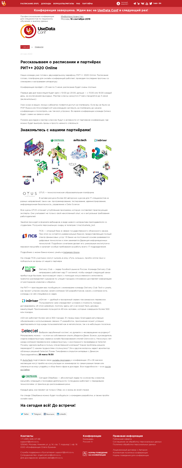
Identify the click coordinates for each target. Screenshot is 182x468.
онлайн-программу (61, 360)
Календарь (88, 439)
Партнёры (87, 3)
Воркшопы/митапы (63, 3)
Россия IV (88, 442)
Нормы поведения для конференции (131, 455)
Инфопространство (72, 17)
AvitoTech (28, 360)
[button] (24, 414)
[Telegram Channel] (138, 3)
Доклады (46, 3)
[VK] (143, 3)
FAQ (78, 3)
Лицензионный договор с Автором (130, 450)
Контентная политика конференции (130, 453)
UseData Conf (107, 10)
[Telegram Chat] (134, 3)
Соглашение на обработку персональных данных (137, 442)
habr (156, 3)
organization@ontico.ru (49, 455)
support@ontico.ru (29, 442)
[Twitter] (151, 3)
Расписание (26, 3)
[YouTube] (147, 3)
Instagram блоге (71, 252)
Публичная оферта (122, 439)
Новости (39, 47)
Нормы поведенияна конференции (97, 454)
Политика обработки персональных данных (134, 444)
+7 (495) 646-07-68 (30, 439)
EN (160, 3)
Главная (25, 47)
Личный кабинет (124, 3)
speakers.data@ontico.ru (51, 458)
